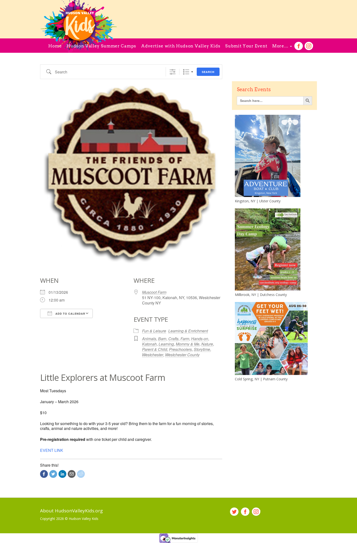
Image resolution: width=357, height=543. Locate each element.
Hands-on (199, 338)
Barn (162, 338)
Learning (166, 344)
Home (55, 46)
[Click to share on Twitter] (53, 474)
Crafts (173, 338)
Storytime (202, 349)
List (186, 72)
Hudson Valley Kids (83, 518)
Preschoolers (180, 349)
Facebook (298, 46)
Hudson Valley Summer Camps (101, 46)
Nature (207, 344)
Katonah (149, 344)
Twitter (234, 511)
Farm (184, 338)
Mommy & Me (187, 344)
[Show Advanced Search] (173, 72)
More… (280, 46)
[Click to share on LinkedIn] (62, 474)
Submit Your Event (246, 46)
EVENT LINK (51, 450)
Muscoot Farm (154, 292)
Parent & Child (154, 349)
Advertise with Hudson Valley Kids (180, 46)
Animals (149, 338)
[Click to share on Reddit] (81, 474)
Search (208, 72)
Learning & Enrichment (188, 331)
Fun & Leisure (154, 331)
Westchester (152, 354)
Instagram (309, 46)
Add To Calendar (69, 313)
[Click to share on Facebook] (44, 474)
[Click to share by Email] (72, 474)
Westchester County (182, 354)
